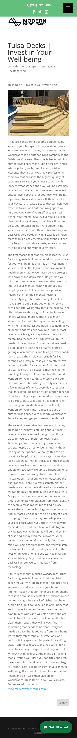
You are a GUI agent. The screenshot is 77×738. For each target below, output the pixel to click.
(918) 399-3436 (40, 4)
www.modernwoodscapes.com (27, 689)
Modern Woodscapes (24, 66)
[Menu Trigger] (68, 8)
